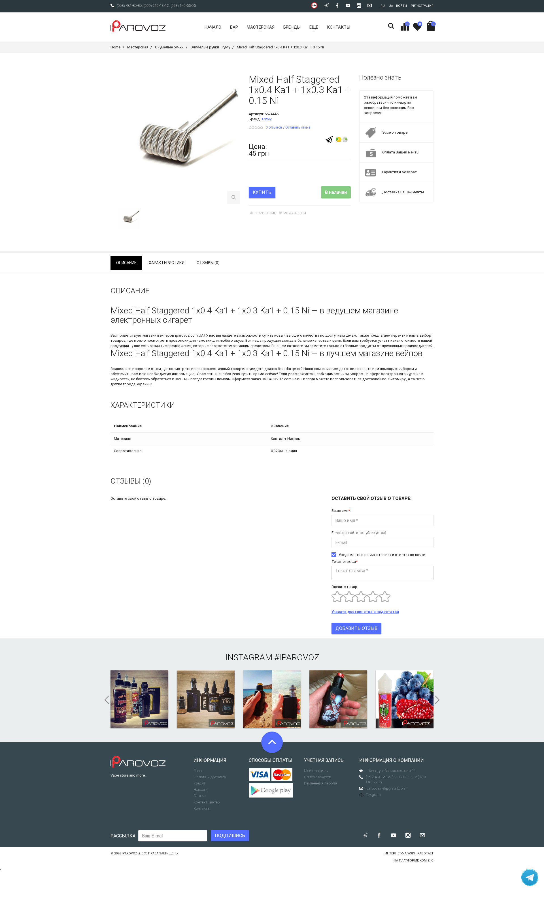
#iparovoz (296, 657)
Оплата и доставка (210, 777)
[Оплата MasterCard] (282, 774)
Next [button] (439, 700)
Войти (401, 6)
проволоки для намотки (190, 340)
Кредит (199, 783)
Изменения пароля (320, 783)
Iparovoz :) (131, 853)
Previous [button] (104, 700)
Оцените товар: (345, 587)
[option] (129, 218)
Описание (126, 262)
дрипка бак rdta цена (282, 369)
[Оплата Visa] (259, 774)
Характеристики (166, 262)
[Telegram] (329, 139)
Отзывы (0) (208, 262)
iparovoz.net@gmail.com (386, 788)
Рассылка (122, 836)
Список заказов (317, 777)
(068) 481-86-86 (129, 5)
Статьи (200, 796)
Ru (383, 6)
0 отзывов (274, 127)
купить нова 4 (274, 335)
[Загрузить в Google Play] (272, 790)
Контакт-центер (207, 802)
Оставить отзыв (298, 127)
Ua (391, 6)
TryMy (266, 119)
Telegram (373, 794)
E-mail (359, 533)
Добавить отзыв (356, 628)
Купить (262, 192)
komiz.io (427, 860)
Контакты (202, 808)
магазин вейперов (158, 335)
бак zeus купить (238, 374)
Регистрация (422, 6)
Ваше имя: (341, 510)
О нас (198, 771)
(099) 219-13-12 (156, 5)
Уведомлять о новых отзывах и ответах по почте (382, 555)
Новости (201, 789)
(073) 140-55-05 (183, 5)
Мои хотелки (294, 213)
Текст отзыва (345, 561)
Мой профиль (316, 771)
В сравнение (265, 213)
